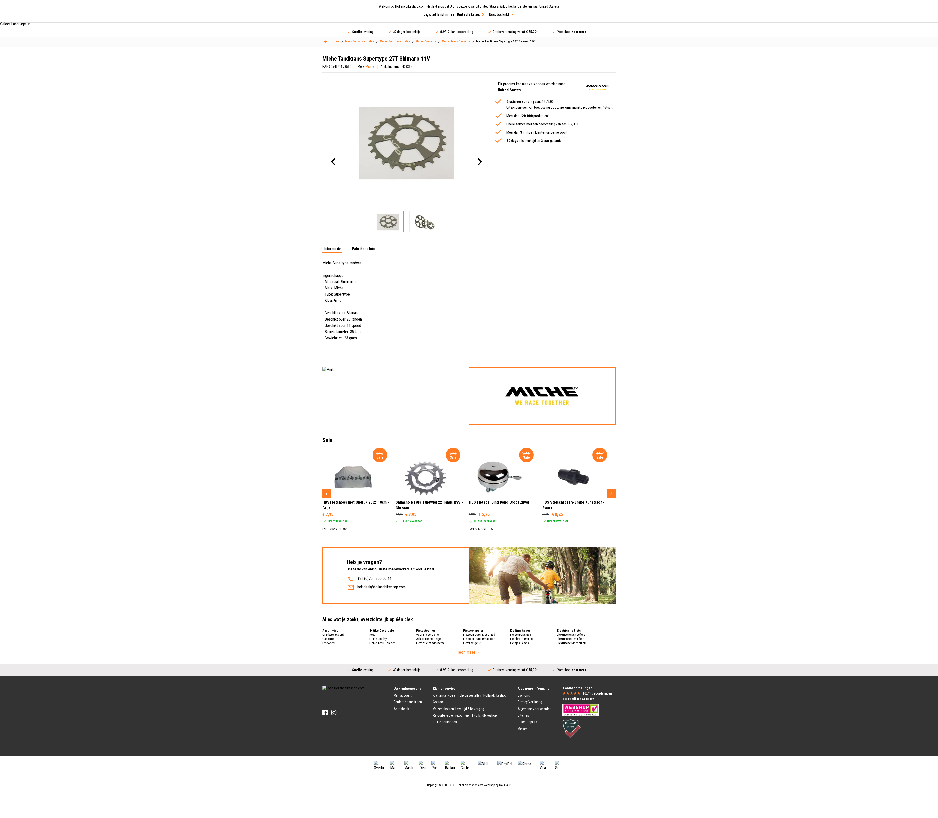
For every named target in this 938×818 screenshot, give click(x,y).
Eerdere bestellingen (408, 702)
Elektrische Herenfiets (570, 639)
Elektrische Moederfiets (571, 643)
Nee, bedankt (499, 14)
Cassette (328, 639)
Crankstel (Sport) (333, 634)
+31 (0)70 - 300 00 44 (374, 578)
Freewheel (328, 643)
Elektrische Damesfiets (571, 634)
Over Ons (524, 695)
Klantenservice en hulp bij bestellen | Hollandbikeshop (470, 695)
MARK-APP (505, 785)
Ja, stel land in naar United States (451, 14)
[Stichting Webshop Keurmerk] (580, 709)
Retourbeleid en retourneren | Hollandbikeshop (465, 715)
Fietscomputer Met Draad (479, 634)
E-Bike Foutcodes (445, 722)
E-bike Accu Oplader (382, 643)
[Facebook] (325, 712)
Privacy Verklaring (530, 702)
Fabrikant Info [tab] (363, 249)
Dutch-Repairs (527, 722)
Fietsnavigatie (472, 643)
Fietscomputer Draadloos (479, 639)
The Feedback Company (578, 698)
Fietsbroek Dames (521, 639)
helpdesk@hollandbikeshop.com (381, 587)
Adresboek (401, 709)
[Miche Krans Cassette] (325, 41)
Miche (370, 67)
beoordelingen (597, 693)
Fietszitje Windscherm (430, 643)
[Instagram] (333, 712)
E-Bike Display (378, 639)
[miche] (597, 87)
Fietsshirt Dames (520, 634)
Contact (438, 702)
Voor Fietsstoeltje (427, 634)
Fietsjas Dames (519, 643)
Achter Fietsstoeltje (428, 639)
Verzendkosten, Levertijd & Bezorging (458, 709)
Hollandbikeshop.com (470, 785)
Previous (326, 493)
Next (611, 493)
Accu (372, 634)
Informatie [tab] (332, 249)
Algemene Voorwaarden (534, 709)
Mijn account (403, 695)
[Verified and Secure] (571, 728)
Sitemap (523, 715)
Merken (523, 729)
